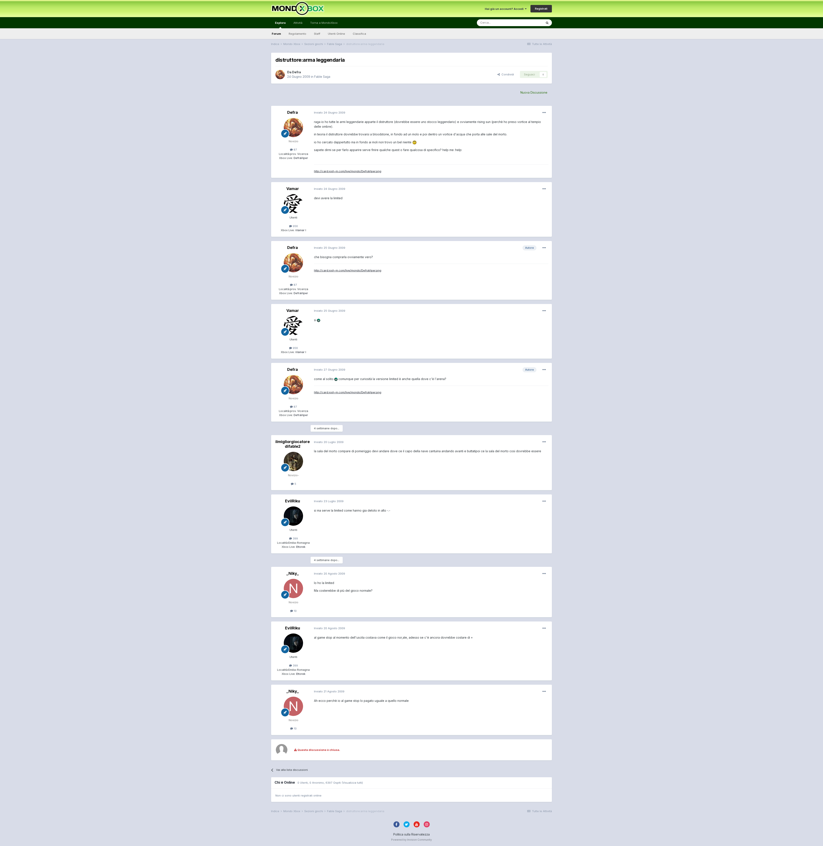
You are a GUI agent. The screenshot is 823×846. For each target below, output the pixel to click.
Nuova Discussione (533, 92)
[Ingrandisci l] (414, 142)
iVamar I (300, 230)
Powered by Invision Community (411, 839)
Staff (317, 33)
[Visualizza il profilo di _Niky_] (293, 588)
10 (295, 610)
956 (295, 226)
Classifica (359, 33)
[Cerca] (547, 22)
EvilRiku (292, 501)
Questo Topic (528, 22)
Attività (297, 22)
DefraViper (300, 158)
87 (295, 149)
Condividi (507, 74)
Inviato (329, 112)
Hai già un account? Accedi (505, 8)
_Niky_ (292, 573)
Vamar (292, 188)
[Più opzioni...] (544, 112)
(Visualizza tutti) (352, 782)
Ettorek (300, 546)
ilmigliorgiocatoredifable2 (292, 444)
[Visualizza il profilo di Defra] (280, 74)
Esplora (280, 22)
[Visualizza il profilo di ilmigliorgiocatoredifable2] (293, 461)
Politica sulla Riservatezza (411, 834)
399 (295, 538)
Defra (296, 72)
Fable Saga (322, 76)
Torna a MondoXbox (324, 22)
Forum (276, 33)
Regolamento (297, 33)
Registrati (541, 8)
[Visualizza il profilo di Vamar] (293, 203)
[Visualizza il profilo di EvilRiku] (293, 516)
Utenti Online (336, 33)
